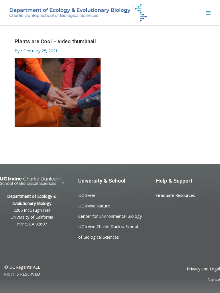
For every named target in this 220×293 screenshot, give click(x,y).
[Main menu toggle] (208, 13)
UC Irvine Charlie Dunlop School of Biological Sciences (108, 231)
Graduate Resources (175, 195)
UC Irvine (86, 195)
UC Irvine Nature (94, 205)
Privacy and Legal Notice (203, 274)
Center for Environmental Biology (110, 216)
